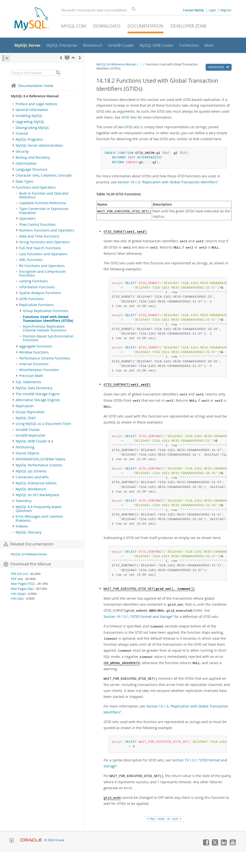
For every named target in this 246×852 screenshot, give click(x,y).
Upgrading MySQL (30, 122)
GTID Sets (129, 117)
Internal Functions (34, 364)
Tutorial (22, 133)
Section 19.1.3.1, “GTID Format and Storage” (138, 616)
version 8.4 (216, 67)
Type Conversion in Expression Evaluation (43, 211)
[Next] (80, 57)
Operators (27, 218)
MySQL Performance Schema (39, 465)
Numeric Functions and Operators (46, 230)
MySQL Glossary (28, 532)
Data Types (24, 181)
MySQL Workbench (31, 489)
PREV (152, 819)
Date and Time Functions (39, 236)
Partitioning (25, 447)
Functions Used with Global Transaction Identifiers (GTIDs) (48, 319)
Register (226, 10)
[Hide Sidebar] (6, 58)
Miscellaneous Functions (39, 370)
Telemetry (23, 501)
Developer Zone (189, 26)
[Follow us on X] (215, 844)
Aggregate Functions (35, 346)
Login (212, 10)
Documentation (145, 26)
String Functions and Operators (44, 242)
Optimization (26, 163)
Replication (25, 406)
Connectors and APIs (32, 477)
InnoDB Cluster (28, 430)
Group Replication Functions (45, 311)
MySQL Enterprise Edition (36, 483)
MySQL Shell (26, 418)
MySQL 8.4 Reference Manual (116, 64)
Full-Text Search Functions (40, 248)
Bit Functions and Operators (42, 266)
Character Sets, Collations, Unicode (44, 175)
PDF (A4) (17, 579)
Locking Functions (33, 281)
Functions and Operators (36, 187)
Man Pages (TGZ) (23, 584)
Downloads (106, 26)
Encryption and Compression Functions (42, 273)
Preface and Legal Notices (36, 104)
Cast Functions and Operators (43, 254)
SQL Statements (28, 382)
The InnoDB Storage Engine (38, 394)
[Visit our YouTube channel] (232, 844)
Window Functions (34, 352)
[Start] (67, 57)
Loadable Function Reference (42, 203)
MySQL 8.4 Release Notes (29, 554)
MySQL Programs (29, 139)
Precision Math (31, 376)
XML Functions (31, 260)
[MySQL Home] (31, 19)
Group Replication (30, 412)
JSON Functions (31, 299)
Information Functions (37, 287)
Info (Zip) (17, 599)
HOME (161, 819)
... (141, 64)
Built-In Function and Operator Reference (44, 195)
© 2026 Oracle (54, 840)
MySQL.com (73, 26)
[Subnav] (13, 109)
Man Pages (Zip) (22, 589)
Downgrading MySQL (32, 128)
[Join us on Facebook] (206, 844)
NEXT (175, 819)
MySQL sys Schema (31, 471)
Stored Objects (27, 453)
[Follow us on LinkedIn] (224, 844)
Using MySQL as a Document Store (43, 424)
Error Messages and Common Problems (39, 518)
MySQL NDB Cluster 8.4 (34, 441)
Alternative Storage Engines (38, 400)
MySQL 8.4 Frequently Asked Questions (38, 509)
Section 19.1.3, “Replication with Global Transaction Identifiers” (167, 182)
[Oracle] (31, 840)
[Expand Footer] (11, 841)
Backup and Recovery (33, 157)
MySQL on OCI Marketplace (37, 495)
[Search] (57, 72)
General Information (32, 110)
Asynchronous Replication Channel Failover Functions (44, 328)
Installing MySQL (29, 116)
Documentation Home (35, 85)
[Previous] (61, 57)
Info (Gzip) (18, 594)
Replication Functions (36, 305)
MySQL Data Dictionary (34, 388)
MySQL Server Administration (39, 145)
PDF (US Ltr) (19, 574)
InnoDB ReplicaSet (30, 435)
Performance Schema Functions (44, 358)
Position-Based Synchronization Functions (48, 338)
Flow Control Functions (37, 224)
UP (168, 819)
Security (22, 151)
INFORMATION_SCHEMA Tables (40, 459)
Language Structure (31, 169)
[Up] (73, 57)
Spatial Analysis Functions (40, 293)
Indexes (22, 526)
